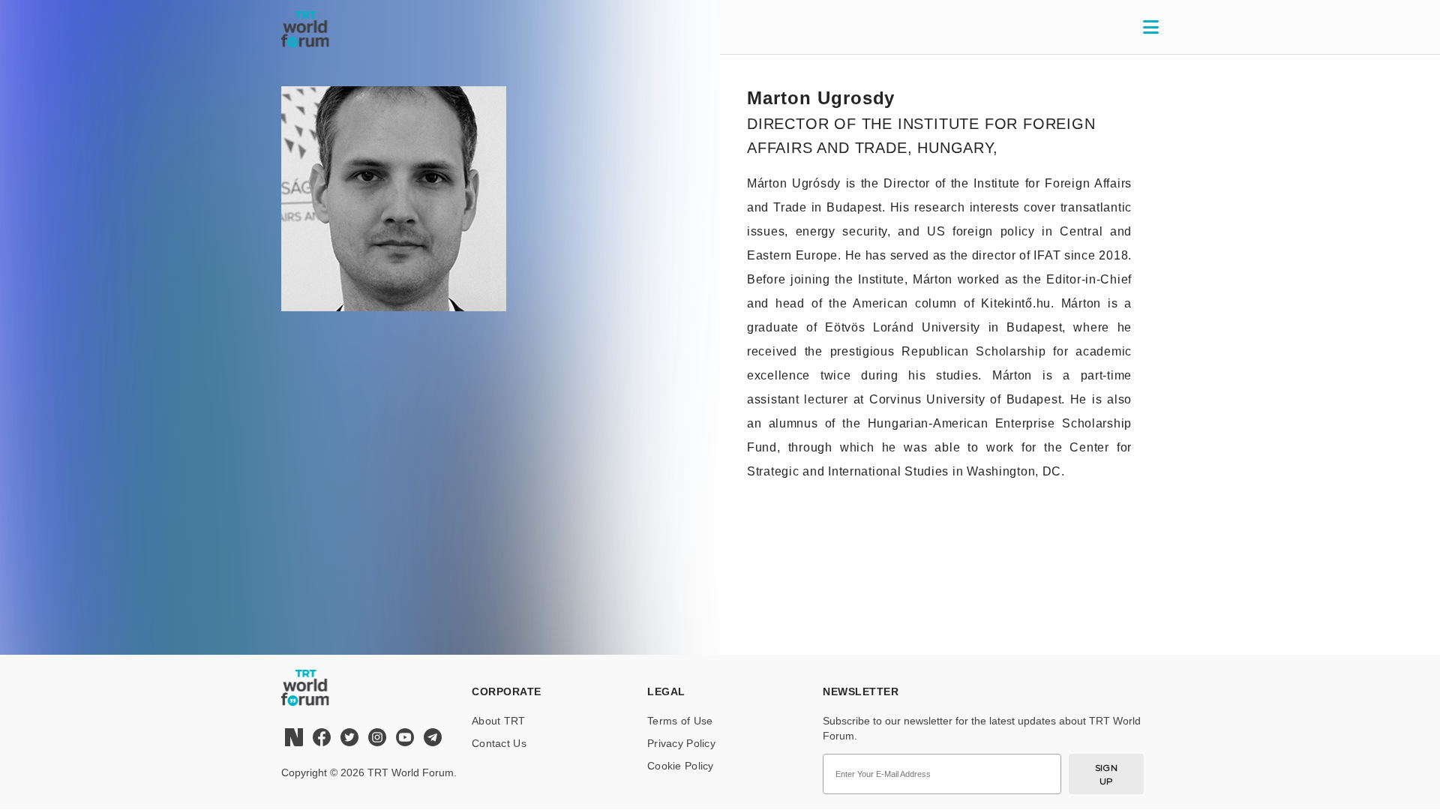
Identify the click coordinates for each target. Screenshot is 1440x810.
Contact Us (499, 743)
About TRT (499, 721)
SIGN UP (1106, 774)
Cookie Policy (680, 766)
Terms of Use (679, 721)
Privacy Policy (681, 743)
